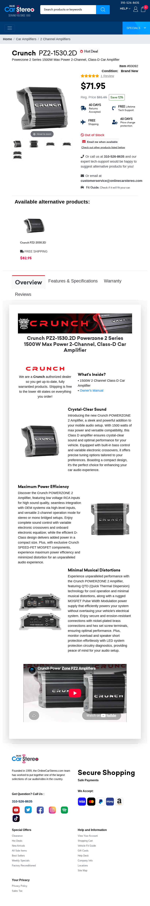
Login (135, 9)
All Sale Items (19, 850)
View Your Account (88, 835)
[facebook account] (40, 809)
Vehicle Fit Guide (87, 845)
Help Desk (83, 855)
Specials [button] (133, 28)
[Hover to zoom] (42, 108)
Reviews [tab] (23, 294)
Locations (83, 865)
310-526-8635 (130, 3)
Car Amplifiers (26, 39)
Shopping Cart (85, 840)
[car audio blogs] (64, 809)
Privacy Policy (19, 886)
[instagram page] (52, 809)
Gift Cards (83, 850)
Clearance (17, 835)
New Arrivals (18, 845)
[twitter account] (28, 809)
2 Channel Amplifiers (55, 39)
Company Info (85, 860)
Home (7, 39)
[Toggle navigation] (10, 28)
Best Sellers (18, 855)
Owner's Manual (91, 390)
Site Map (82, 870)
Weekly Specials (21, 860)
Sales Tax (17, 890)
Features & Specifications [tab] (73, 280)
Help (124, 8)
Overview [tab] (28, 282)
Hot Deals (17, 840)
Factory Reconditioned (24, 865)
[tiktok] (16, 818)
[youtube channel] (16, 809)
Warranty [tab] (112, 280)
